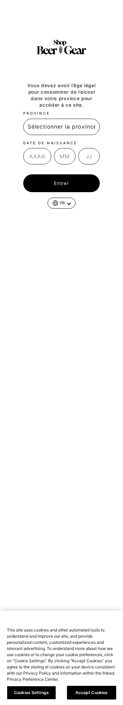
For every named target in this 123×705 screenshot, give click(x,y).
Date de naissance (50, 143)
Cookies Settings (31, 692)
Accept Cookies (92, 692)
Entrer (61, 183)
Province (36, 113)
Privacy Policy (75, 679)
